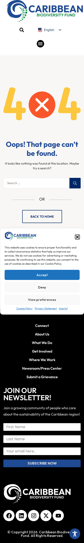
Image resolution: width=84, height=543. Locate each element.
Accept (42, 275)
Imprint (63, 308)
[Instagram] (33, 515)
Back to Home (42, 217)
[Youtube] (58, 515)
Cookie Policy (24, 308)
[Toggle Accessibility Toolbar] (75, 534)
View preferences (42, 299)
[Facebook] (9, 515)
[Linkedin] (21, 515)
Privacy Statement (46, 308)
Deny (42, 287)
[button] (77, 237)
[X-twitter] (46, 515)
